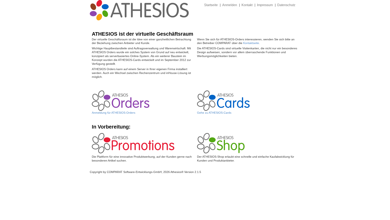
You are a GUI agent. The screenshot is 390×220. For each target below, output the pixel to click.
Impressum (265, 5)
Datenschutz (286, 5)
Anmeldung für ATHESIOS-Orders (113, 112)
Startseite (211, 5)
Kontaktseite (251, 43)
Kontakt (247, 5)
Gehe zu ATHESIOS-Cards (214, 112)
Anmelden (229, 5)
